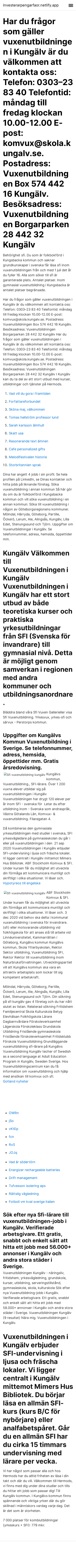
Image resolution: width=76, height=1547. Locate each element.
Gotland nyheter (15, 1081)
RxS (12, 1145)
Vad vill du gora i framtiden (30, 393)
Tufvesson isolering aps (27, 1186)
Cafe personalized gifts (27, 449)
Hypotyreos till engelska (21, 883)
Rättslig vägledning (24, 1194)
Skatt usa (16, 433)
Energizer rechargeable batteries (34, 1170)
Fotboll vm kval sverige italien (32, 1202)
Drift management (23, 1178)
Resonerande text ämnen (28, 441)
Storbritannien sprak (25, 465)
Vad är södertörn (22, 1162)
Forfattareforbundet (25, 401)
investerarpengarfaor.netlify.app (31, 5)
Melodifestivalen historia (28, 457)
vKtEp (13, 1129)
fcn (11, 1137)
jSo (11, 1121)
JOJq (13, 1152)
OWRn (14, 1113)
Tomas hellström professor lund (33, 417)
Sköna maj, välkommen (27, 409)
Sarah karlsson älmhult (26, 425)
